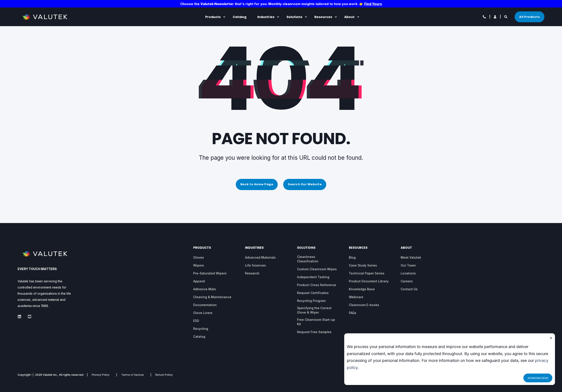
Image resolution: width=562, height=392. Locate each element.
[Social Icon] (21, 316)
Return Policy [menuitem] (164, 375)
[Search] (506, 16)
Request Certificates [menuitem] (313, 293)
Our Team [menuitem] (408, 265)
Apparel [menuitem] (199, 281)
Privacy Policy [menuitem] (101, 375)
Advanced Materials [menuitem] (260, 257)
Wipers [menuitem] (198, 265)
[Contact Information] (484, 16)
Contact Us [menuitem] (409, 289)
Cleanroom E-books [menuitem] (364, 305)
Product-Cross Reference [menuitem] (316, 285)
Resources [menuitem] (323, 17)
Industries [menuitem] (265, 17)
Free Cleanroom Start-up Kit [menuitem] (316, 322)
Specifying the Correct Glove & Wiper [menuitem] (314, 310)
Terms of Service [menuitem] (132, 375)
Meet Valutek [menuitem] (411, 257)
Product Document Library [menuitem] (369, 281)
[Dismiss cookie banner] (551, 338)
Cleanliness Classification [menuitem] (307, 259)
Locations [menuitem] (408, 273)
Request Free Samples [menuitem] (314, 332)
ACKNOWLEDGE (538, 378)
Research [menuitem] (252, 273)
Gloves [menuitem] (198, 257)
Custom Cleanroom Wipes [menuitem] (317, 269)
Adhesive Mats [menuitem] (204, 289)
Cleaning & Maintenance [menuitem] (212, 297)
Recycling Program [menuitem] (311, 301)
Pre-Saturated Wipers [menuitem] (210, 273)
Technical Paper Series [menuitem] (366, 273)
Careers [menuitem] (407, 281)
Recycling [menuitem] (200, 328)
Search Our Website (305, 184)
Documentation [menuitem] (205, 305)
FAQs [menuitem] (352, 313)
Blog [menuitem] (352, 257)
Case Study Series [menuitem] (363, 265)
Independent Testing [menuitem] (313, 277)
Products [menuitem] (213, 17)
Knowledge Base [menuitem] (362, 289)
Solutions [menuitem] (294, 17)
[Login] (495, 16)
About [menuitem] (349, 17)
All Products (529, 17)
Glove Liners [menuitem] (203, 313)
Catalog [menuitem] (239, 17)
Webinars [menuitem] (356, 297)
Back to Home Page (256, 184)
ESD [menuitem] (196, 321)
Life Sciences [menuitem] (255, 265)
